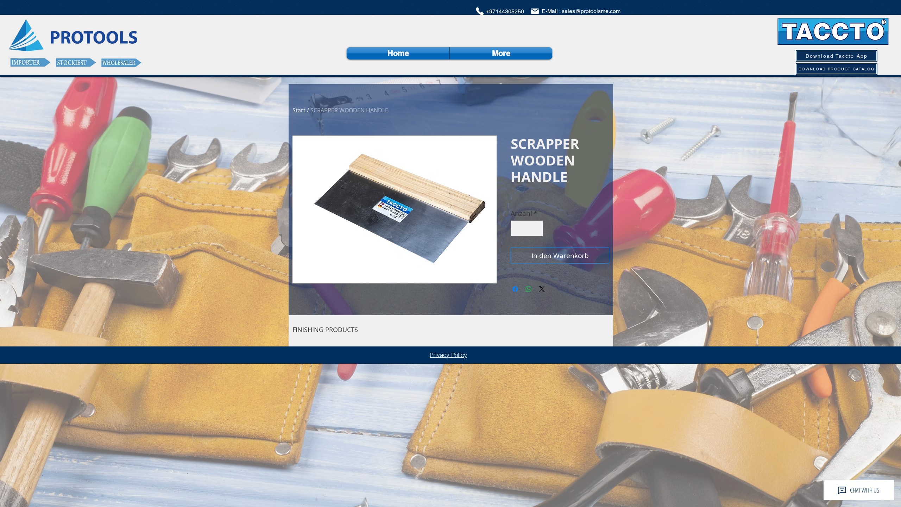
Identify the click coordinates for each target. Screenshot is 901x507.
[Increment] (536, 228)
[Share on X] (542, 289)
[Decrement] (517, 228)
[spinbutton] (527, 228)
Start (298, 110)
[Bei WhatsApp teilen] (528, 289)
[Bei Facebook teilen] (515, 289)
